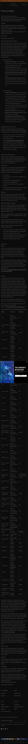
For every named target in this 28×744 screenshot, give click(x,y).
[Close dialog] (26, 361)
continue (21, 375)
